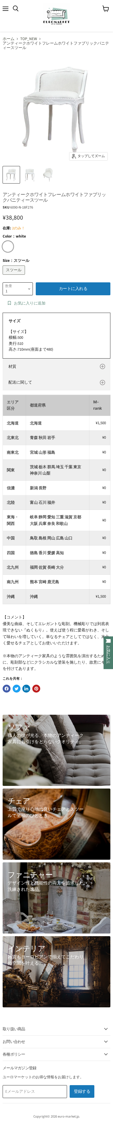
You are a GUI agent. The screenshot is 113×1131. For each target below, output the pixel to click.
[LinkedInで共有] (26, 689)
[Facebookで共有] (7, 689)
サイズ (14, 321)
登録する (82, 1091)
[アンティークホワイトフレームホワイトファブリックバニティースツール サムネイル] (11, 174)
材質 (12, 366)
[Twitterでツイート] (16, 689)
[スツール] (14, 276)
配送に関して (20, 382)
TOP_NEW (28, 39)
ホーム (8, 39)
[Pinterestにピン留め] (36, 689)
